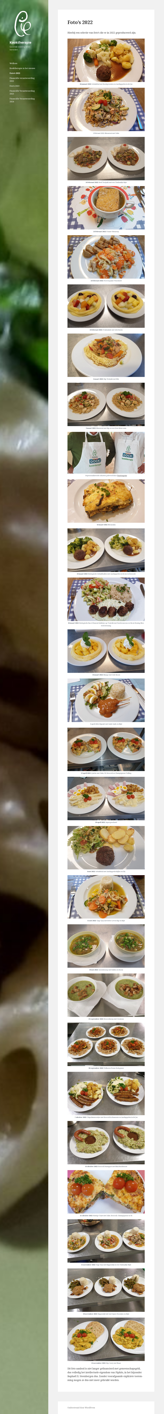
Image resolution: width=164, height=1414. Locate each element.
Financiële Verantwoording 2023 (22, 92)
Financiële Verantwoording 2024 (22, 100)
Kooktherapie (20, 42)
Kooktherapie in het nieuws (22, 68)
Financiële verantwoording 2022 (22, 79)
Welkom (13, 63)
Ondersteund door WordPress (81, 1407)
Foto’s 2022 (15, 73)
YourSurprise (122, 475)
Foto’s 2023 (14, 86)
